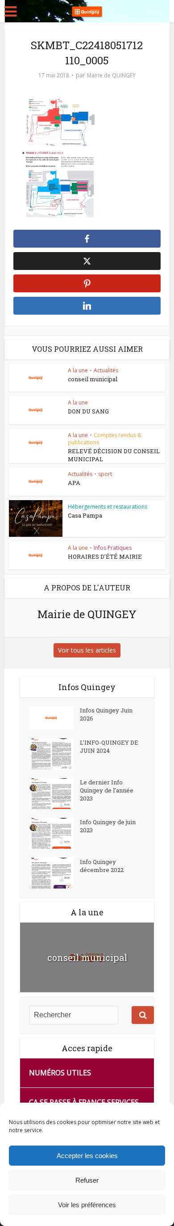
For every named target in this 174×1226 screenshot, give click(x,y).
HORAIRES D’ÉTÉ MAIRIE (105, 556)
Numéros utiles (60, 1073)
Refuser (87, 1180)
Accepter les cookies (87, 1155)
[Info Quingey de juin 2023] (54, 833)
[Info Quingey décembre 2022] (54, 873)
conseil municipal (92, 379)
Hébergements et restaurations (107, 506)
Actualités (106, 370)
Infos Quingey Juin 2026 (106, 714)
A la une (78, 370)
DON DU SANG (88, 411)
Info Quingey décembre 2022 (102, 866)
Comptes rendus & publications (104, 438)
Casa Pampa (85, 515)
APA (74, 483)
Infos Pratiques (113, 548)
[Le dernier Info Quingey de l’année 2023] (54, 793)
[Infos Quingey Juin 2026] (54, 717)
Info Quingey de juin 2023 (108, 826)
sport (105, 474)
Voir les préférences (87, 1205)
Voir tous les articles (87, 650)
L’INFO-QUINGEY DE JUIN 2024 (109, 746)
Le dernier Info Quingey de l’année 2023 (106, 790)
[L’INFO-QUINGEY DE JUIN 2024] (54, 753)
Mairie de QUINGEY (111, 75)
